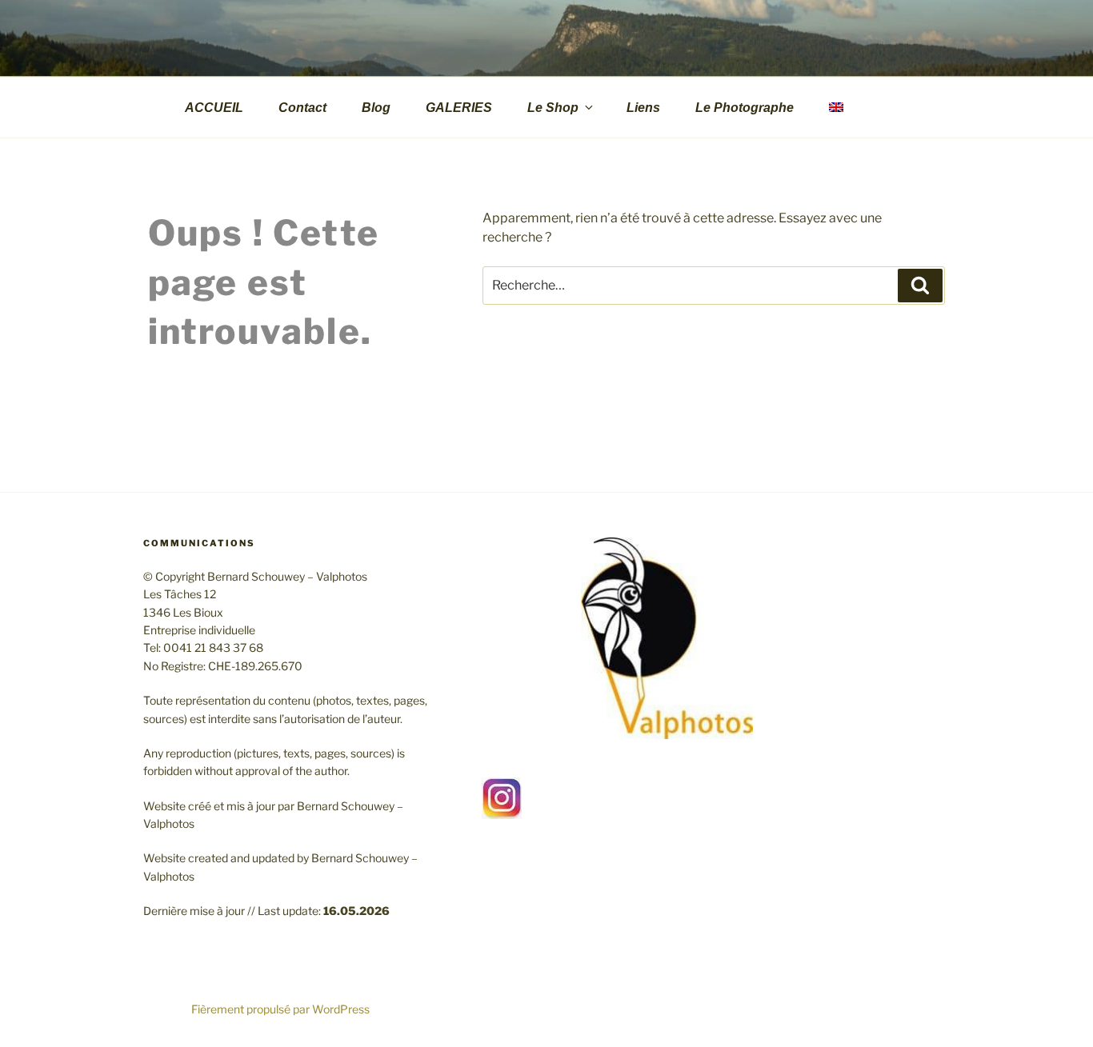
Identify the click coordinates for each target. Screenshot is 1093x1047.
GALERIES (459, 107)
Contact (302, 107)
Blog (376, 107)
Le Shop (553, 107)
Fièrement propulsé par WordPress (280, 1009)
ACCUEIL (214, 107)
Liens (643, 107)
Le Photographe (744, 107)
